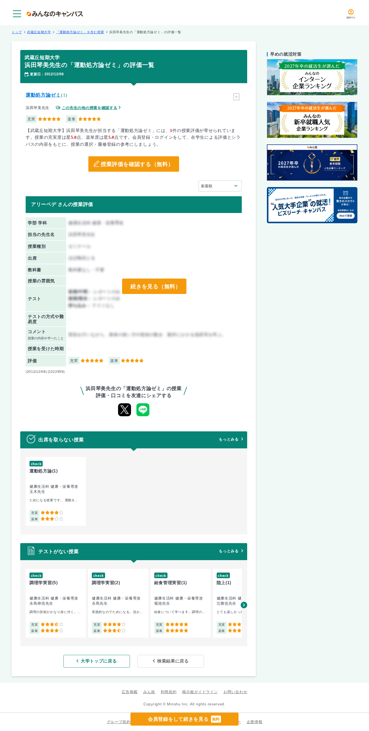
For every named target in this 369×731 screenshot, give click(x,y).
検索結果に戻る (173, 661)
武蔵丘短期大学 (39, 32)
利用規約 (169, 692)
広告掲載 (129, 692)
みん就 (149, 692)
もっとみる (229, 439)
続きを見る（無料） (155, 286)
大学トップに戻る (99, 661)
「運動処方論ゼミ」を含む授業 (80, 32)
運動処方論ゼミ (43, 95)
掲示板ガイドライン (200, 692)
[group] (56, 491)
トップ (17, 32)
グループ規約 (118, 722)
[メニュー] (17, 13)
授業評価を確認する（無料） (137, 164)
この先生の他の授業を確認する (90, 108)
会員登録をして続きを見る (184, 719)
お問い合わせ (235, 692)
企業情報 (255, 722)
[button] (244, 605)
